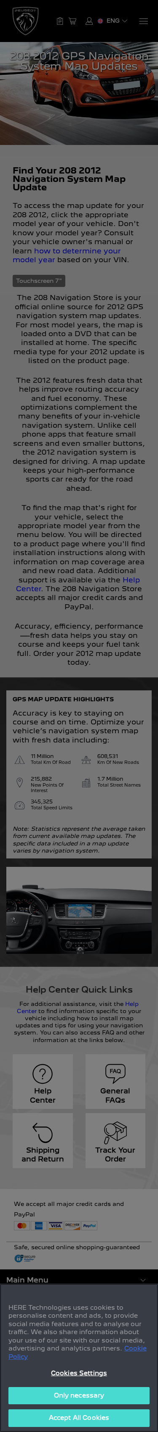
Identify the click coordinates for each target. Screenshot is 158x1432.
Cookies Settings (79, 1373)
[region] (79, 1358)
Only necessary (79, 1395)
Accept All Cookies (79, 1417)
